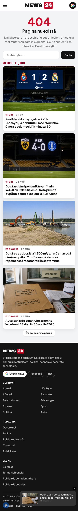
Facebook (36, 373)
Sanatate (46, 394)
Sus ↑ (31, 505)
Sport (44, 406)
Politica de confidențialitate (19, 478)
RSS (50, 373)
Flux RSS (20, 505)
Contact (8, 466)
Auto (44, 412)
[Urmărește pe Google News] (72, 5)
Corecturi (9, 445)
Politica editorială (13, 439)
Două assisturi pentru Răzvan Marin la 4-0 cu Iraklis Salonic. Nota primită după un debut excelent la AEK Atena (31, 190)
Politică (7, 412)
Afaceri (7, 394)
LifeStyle (46, 388)
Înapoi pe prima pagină (39, 332)
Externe (7, 406)
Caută (68, 55)
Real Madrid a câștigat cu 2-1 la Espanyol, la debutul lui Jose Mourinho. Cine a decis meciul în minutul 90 (32, 122)
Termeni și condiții (13, 472)
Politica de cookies (14, 484)
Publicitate (9, 451)
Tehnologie (47, 400)
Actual (7, 388)
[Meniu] (5, 5)
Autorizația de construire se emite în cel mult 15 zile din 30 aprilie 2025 (29, 322)
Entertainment (11, 400)
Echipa (7, 433)
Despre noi (9, 427)
